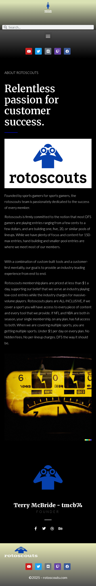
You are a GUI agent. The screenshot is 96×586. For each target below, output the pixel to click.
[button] (48, 36)
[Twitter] (38, 51)
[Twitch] (57, 51)
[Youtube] (28, 51)
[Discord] (48, 51)
